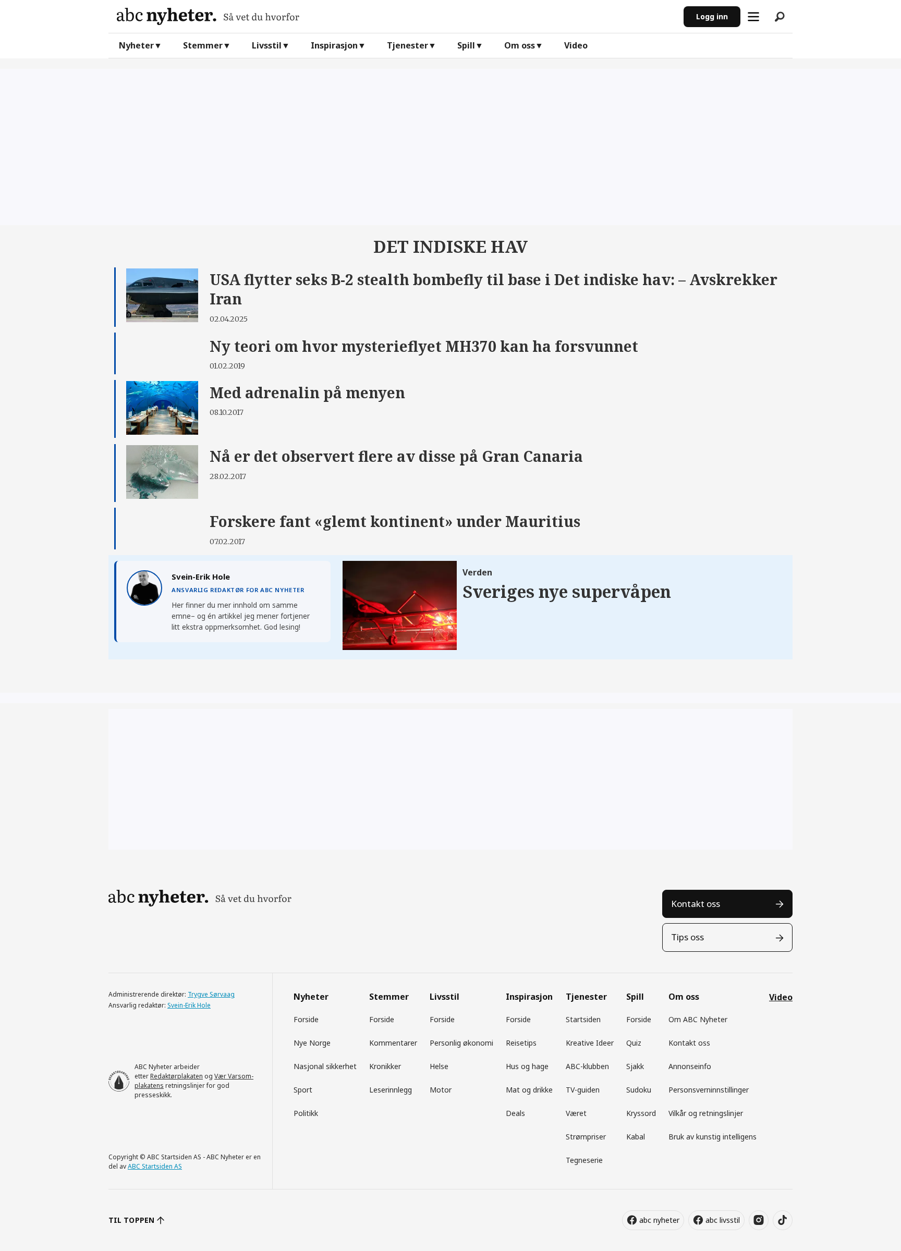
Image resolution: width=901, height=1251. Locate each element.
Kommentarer (393, 1043)
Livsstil (267, 45)
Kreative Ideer (590, 1043)
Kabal (635, 1137)
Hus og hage (527, 1066)
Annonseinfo (689, 1066)
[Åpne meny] (753, 16)
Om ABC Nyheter (697, 1019)
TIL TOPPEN (131, 1220)
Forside (306, 1019)
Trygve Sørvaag (211, 994)
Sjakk (635, 1066)
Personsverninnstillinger (708, 1090)
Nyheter (136, 45)
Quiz (633, 1043)
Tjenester (407, 45)
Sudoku (638, 1090)
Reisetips (521, 1043)
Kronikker (385, 1066)
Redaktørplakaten (176, 1076)
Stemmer (203, 45)
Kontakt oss (695, 904)
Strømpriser (586, 1137)
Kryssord (641, 1113)
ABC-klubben (587, 1066)
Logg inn (712, 16)
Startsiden (583, 1019)
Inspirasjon (334, 45)
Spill (466, 45)
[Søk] (779, 16)
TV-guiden (583, 1090)
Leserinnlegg (390, 1090)
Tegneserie (584, 1160)
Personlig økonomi (461, 1043)
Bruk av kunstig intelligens (712, 1137)
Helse (439, 1066)
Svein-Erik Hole (189, 1005)
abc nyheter (659, 1220)
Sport (303, 1090)
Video (576, 45)
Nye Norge (312, 1043)
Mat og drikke (529, 1090)
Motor (441, 1090)
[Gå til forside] (396, 16)
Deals (515, 1113)
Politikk (306, 1113)
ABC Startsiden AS (155, 1166)
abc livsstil (722, 1220)
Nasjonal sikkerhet (325, 1066)
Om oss (519, 45)
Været (576, 1113)
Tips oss (687, 937)
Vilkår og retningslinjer (705, 1113)
